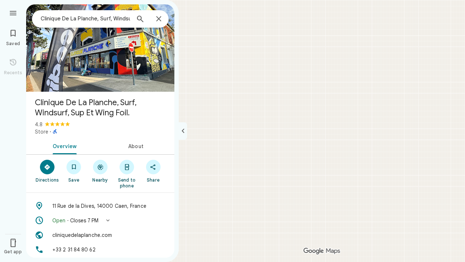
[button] (100, 220)
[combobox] (85, 18)
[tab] (63, 145)
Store (41, 131)
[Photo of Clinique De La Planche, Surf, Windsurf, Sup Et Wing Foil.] (100, 48)
